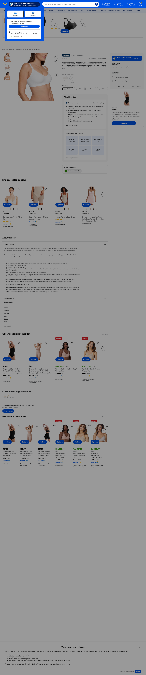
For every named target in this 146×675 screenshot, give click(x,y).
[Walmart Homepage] (5, 4)
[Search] (96, 4)
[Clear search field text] (92, 4)
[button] (119, 4)
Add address (24, 26)
